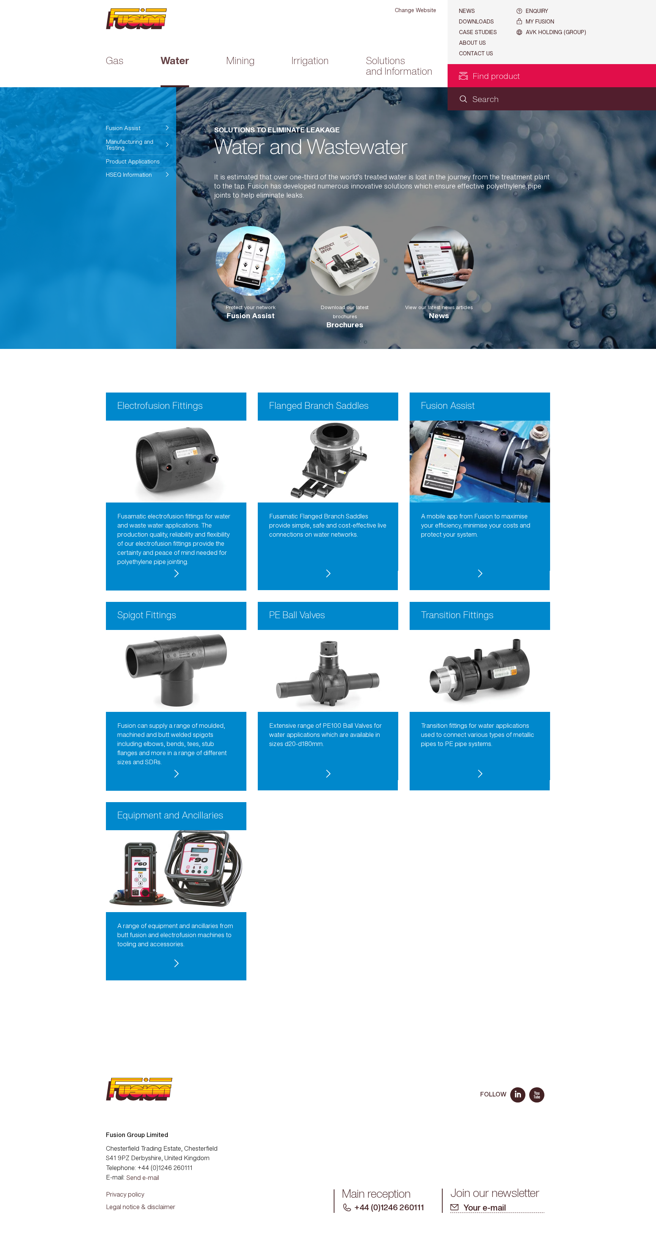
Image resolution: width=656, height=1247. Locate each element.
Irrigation (310, 61)
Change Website (415, 10)
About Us (472, 43)
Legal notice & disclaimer (140, 1206)
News (467, 11)
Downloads (476, 21)
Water (175, 61)
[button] (138, 128)
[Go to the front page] (142, 18)
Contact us (476, 53)
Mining (240, 61)
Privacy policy (125, 1194)
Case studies (478, 32)
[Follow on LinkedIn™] (517, 1095)
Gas (114, 61)
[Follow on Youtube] (536, 1095)
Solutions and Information (399, 67)
